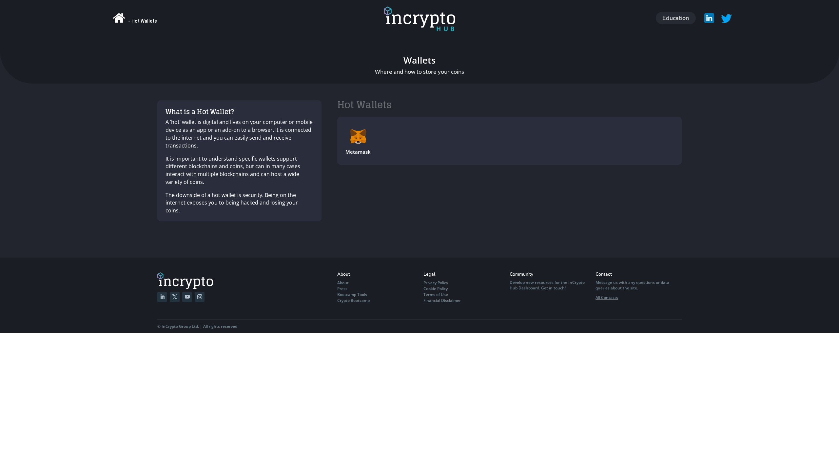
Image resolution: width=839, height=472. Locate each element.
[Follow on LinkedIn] (162, 297)
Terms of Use (435, 294)
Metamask (358, 151)
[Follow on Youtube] (187, 297)
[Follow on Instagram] (200, 297)
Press (342, 288)
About (343, 282)
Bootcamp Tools (352, 294)
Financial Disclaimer (442, 300)
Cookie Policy (435, 288)
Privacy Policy (435, 282)
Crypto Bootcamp (353, 300)
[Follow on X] (175, 297)
